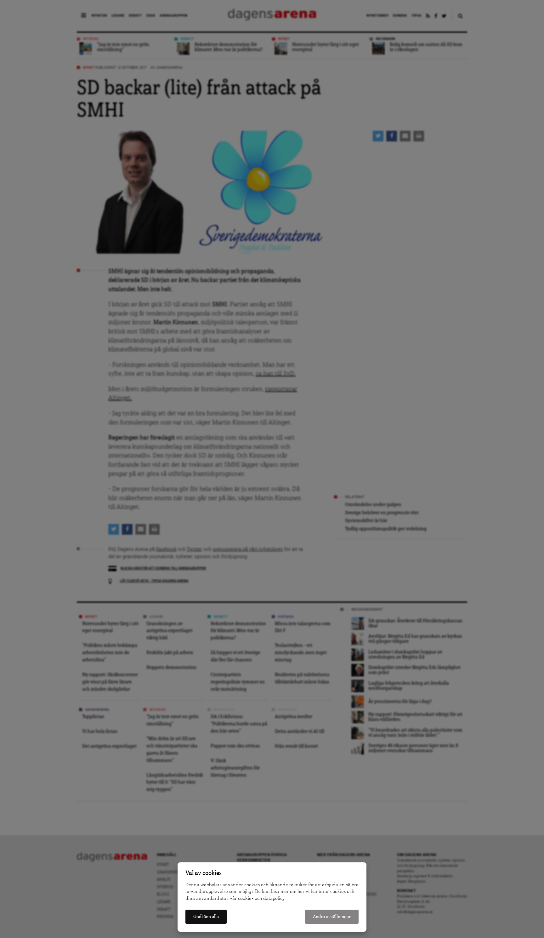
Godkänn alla (206, 916)
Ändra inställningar (332, 916)
